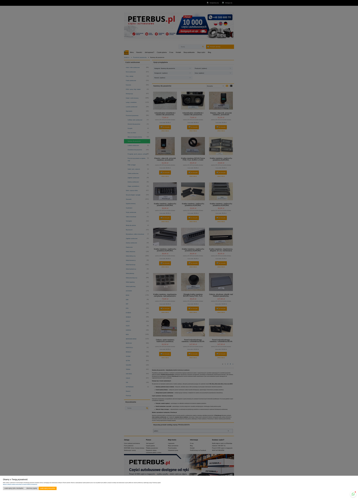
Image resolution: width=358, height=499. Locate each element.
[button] (353, 494)
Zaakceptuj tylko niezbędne (13, 488)
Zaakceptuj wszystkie (47, 488)
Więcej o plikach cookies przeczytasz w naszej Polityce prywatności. (20, 484)
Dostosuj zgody (31, 488)
